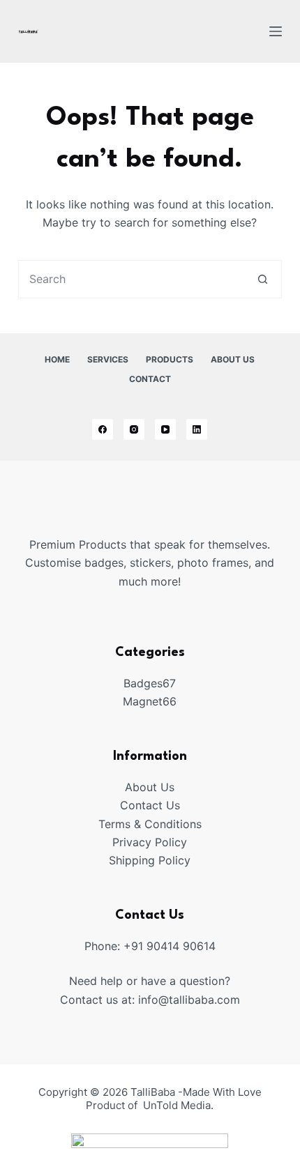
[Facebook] (102, 429)
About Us (233, 359)
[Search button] (262, 279)
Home (57, 359)
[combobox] (131, 279)
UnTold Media (177, 1105)
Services (107, 359)
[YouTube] (165, 429)
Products (169, 359)
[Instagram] (133, 429)
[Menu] (275, 31)
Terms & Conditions (150, 824)
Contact (150, 379)
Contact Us (150, 805)
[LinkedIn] (196, 429)
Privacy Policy (149, 842)
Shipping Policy (149, 860)
